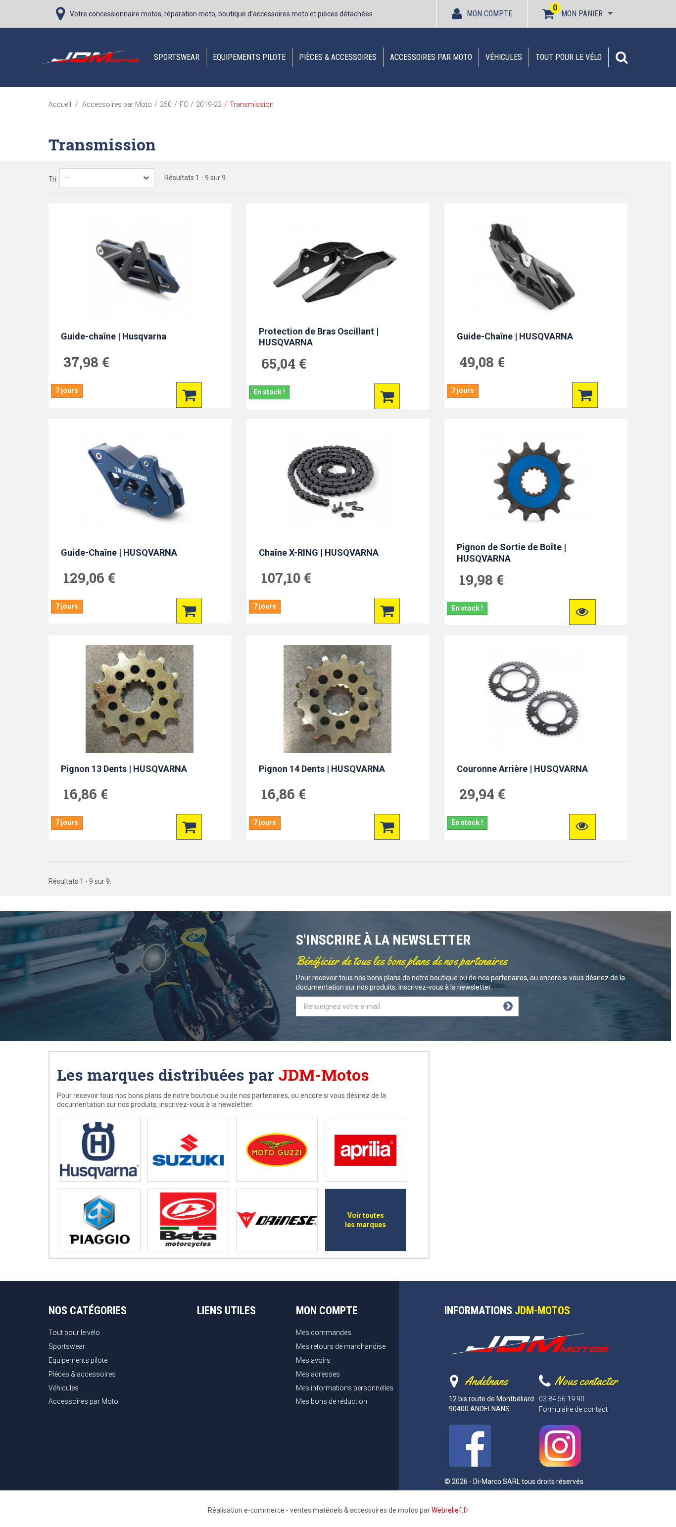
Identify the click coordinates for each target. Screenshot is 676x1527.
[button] (622, 57)
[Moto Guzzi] (277, 1150)
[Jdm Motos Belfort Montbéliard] (90, 57)
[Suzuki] (188, 1150)
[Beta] (188, 1220)
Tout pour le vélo (568, 57)
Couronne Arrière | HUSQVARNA (522, 768)
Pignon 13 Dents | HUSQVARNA (124, 768)
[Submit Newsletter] (508, 1006)
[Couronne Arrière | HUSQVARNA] (536, 699)
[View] (582, 612)
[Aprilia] (365, 1150)
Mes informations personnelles (344, 1388)
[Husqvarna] (99, 1150)
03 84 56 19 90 (561, 1399)
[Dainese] (277, 1220)
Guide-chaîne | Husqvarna (113, 336)
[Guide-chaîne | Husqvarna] (140, 267)
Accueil (59, 104)
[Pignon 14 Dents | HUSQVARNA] (338, 699)
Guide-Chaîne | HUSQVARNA (515, 336)
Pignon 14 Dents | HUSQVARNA (322, 768)
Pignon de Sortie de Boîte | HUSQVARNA (511, 553)
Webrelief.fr (450, 1510)
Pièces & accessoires (338, 57)
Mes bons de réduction (331, 1401)
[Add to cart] (189, 395)
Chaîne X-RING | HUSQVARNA (319, 552)
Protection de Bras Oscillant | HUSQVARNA (319, 337)
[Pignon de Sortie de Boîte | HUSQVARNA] (536, 483)
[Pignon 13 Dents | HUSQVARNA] (140, 699)
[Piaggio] (99, 1220)
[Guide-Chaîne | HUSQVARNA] (536, 267)
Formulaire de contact (573, 1409)
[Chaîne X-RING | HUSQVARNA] (338, 483)
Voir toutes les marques (365, 1220)
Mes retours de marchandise (341, 1346)
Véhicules (503, 57)
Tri (52, 179)
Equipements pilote (249, 57)
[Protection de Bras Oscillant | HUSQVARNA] (338, 267)
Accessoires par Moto (431, 57)
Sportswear (176, 57)
